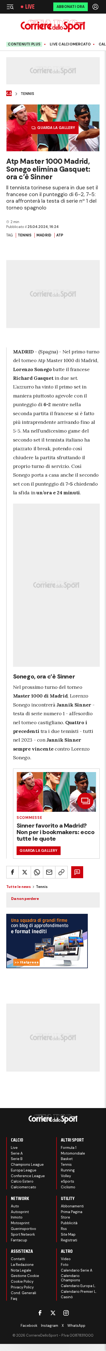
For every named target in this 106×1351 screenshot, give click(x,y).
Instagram (49, 1325)
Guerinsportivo (23, 1228)
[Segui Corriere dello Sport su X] (53, 1313)
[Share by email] (49, 872)
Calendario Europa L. (78, 1286)
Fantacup (19, 1240)
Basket (67, 1158)
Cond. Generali (23, 1293)
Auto (15, 1206)
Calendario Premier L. (79, 1291)
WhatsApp (76, 1325)
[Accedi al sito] (96, 7)
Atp (59, 235)
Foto (64, 1264)
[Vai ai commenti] (77, 872)
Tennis (27, 94)
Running (68, 1170)
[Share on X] (25, 872)
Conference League (28, 1176)
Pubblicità (69, 1223)
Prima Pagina (71, 1212)
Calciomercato (23, 1187)
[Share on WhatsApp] (37, 872)
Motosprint (20, 1223)
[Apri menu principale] (10, 7)
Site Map (68, 1234)
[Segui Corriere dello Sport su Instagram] (66, 1313)
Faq (14, 1298)
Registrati (69, 1240)
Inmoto (17, 1217)
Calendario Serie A (76, 1270)
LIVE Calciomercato (70, 44)
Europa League (23, 1170)
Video (66, 1259)
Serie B (17, 1158)
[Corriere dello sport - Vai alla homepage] (53, 26)
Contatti (18, 1259)
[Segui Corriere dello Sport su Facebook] (40, 1313)
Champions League (27, 1164)
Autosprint (20, 1212)
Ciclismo (68, 1187)
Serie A (17, 1153)
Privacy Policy (22, 1287)
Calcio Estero (22, 1181)
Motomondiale (73, 1153)
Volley (66, 1176)
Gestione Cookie (25, 1275)
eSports (67, 1181)
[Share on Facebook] (12, 872)
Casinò (67, 1297)
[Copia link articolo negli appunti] (61, 872)
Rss (64, 1228)
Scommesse (29, 817)
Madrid (44, 235)
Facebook (29, 1325)
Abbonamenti (72, 1206)
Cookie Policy (22, 1281)
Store (65, 1217)
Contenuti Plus (24, 44)
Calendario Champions (70, 1277)
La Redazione (22, 1264)
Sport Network (23, 1234)
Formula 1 (68, 1147)
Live (30, 7)
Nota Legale (21, 1270)
